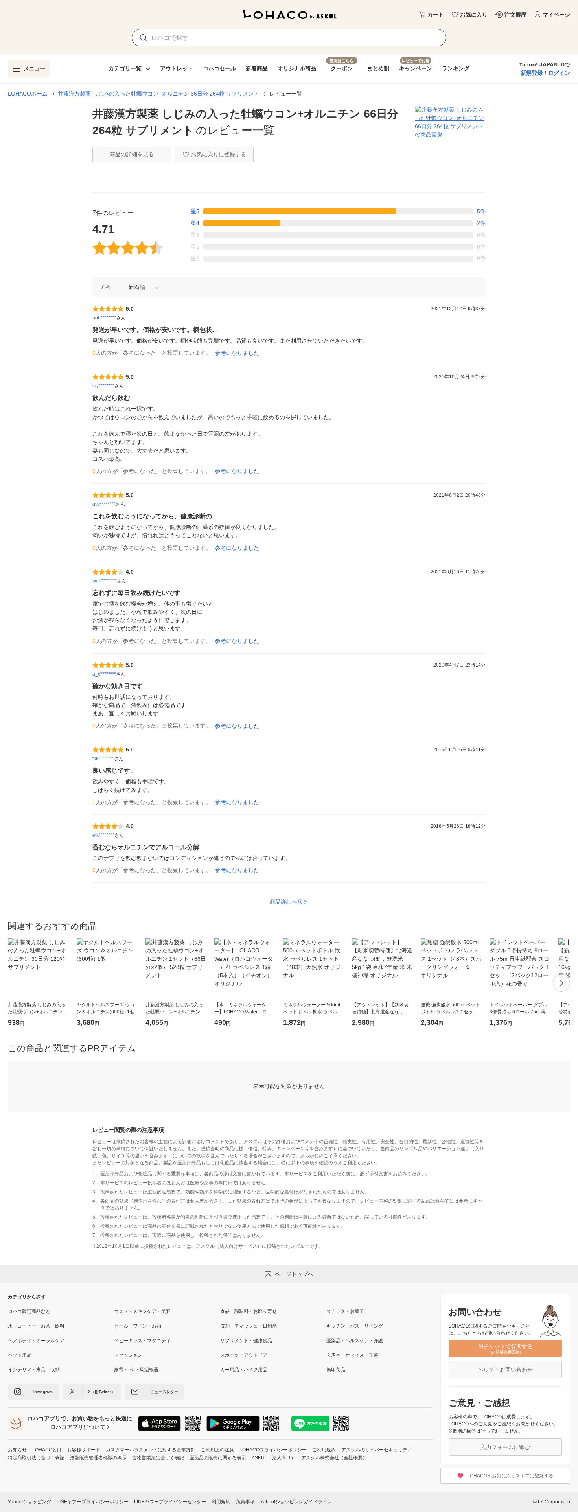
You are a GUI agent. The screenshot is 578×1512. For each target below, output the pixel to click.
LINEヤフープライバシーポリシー (93, 1501)
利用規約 (221, 1501)
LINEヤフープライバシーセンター (170, 1501)
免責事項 (245, 1501)
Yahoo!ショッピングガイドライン (296, 1501)
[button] (140, 287)
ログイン (559, 73)
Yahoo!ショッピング (29, 1501)
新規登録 (532, 73)
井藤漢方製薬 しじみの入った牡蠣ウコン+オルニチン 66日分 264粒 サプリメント (158, 93)
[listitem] (61, 1311)
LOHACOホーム (28, 93)
